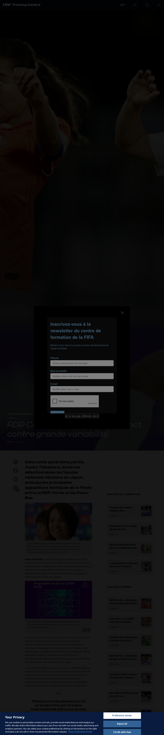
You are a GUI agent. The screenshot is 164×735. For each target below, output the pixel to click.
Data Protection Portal (80, 731)
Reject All (122, 723)
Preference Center (122, 715)
